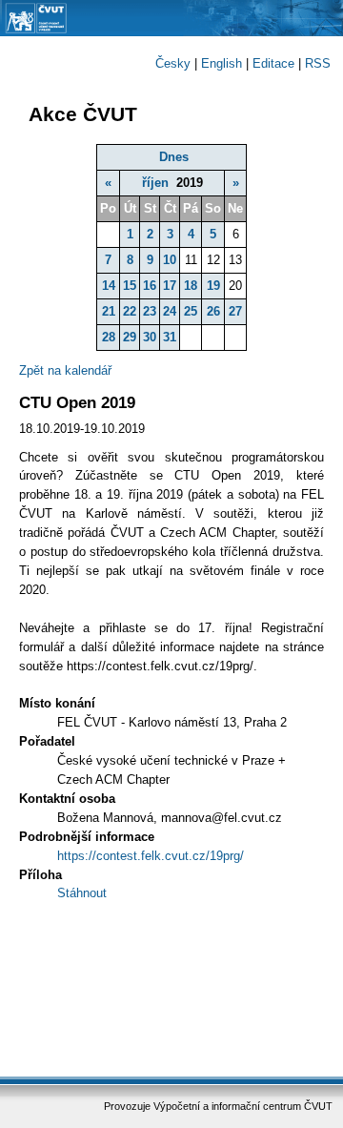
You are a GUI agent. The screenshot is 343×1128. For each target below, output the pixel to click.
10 (169, 260)
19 (213, 285)
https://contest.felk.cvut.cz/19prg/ (150, 856)
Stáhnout (82, 893)
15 (129, 285)
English (221, 63)
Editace (273, 63)
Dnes (174, 157)
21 (108, 311)
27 (235, 311)
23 (149, 311)
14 (108, 285)
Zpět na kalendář (65, 370)
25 (190, 311)
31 (169, 337)
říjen (155, 182)
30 (149, 337)
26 (213, 311)
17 (169, 285)
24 (169, 311)
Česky (173, 63)
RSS (318, 63)
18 (190, 285)
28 (108, 337)
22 (129, 311)
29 (129, 337)
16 (149, 285)
